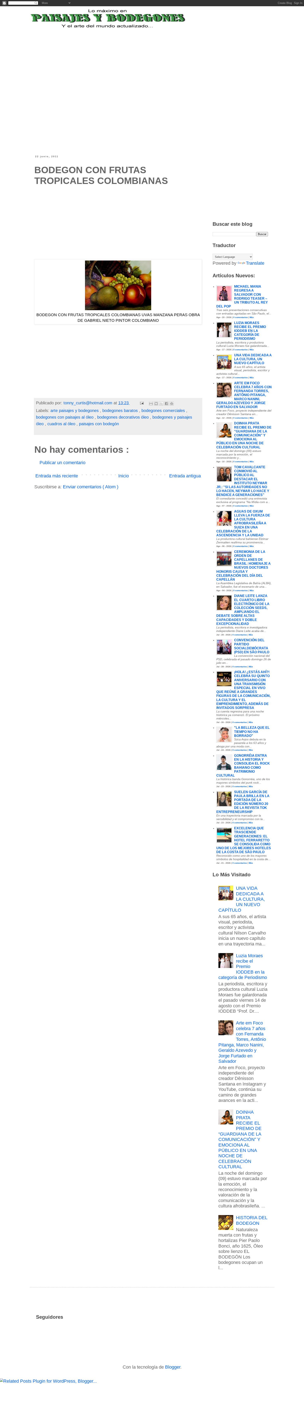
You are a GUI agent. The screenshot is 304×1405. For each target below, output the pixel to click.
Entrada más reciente (56, 475)
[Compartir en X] (161, 403)
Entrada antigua (185, 475)
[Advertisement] (136, 54)
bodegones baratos (120, 410)
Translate (255, 263)
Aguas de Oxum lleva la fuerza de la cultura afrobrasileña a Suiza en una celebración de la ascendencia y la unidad (243, 523)
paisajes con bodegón (99, 424)
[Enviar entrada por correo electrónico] (141, 403)
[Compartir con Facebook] (166, 403)
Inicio (123, 475)
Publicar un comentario (62, 462)
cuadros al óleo (62, 424)
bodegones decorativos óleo (123, 417)
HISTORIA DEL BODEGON (251, 1220)
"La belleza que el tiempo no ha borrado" (252, 731)
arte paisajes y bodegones (75, 410)
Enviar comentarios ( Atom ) (90, 486)
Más (252, 317)
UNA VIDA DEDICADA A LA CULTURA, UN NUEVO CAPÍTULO (253, 359)
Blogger (172, 1367)
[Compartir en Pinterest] (172, 403)
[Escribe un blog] (156, 403)
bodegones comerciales (163, 410)
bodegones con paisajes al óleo (65, 417)
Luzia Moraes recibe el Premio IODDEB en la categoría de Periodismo (250, 331)
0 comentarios (240, 317)
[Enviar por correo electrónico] (151, 403)
